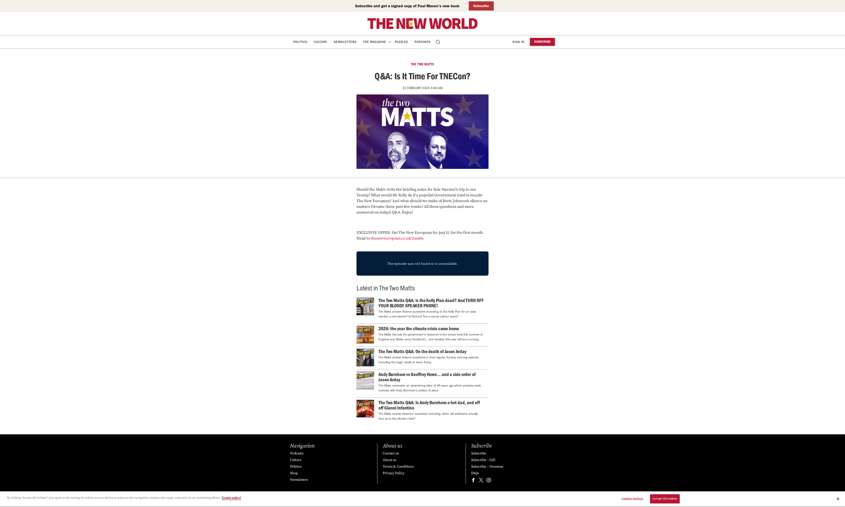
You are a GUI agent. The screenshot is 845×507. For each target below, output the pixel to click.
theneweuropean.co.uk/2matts (397, 238)
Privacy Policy (393, 473)
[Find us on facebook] (473, 481)
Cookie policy (231, 498)
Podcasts (423, 42)
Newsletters (345, 42)
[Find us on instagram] (489, 481)
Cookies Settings (632, 498)
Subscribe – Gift (483, 460)
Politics (300, 42)
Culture (320, 42)
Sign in (518, 42)
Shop (294, 473)
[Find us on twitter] (481, 481)
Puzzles (401, 42)
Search (438, 42)
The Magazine (374, 42)
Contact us (391, 453)
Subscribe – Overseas (487, 466)
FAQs (475, 473)
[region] (422, 499)
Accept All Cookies (664, 498)
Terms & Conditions (398, 466)
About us (389, 460)
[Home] (422, 23)
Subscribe (481, 6)
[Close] (838, 498)
